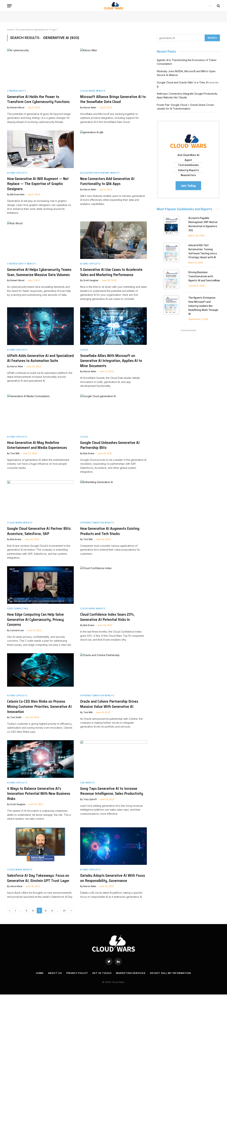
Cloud (84, 350)
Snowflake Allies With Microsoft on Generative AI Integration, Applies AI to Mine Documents (111, 360)
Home (10, 29)
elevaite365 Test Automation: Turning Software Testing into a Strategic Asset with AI (202, 251)
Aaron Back (16, 886)
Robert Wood (17, 107)
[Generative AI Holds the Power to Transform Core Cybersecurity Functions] (40, 67)
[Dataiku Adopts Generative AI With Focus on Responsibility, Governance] (113, 846)
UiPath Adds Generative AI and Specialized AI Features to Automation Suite (40, 358)
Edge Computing (17, 608)
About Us (55, 973)
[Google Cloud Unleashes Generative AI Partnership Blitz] (113, 413)
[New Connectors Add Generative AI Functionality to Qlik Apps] (113, 149)
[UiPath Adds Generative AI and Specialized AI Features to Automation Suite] (40, 326)
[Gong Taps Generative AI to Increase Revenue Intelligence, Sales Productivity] (113, 759)
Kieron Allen (89, 107)
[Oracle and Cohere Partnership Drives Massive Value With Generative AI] (113, 672)
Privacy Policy (77, 973)
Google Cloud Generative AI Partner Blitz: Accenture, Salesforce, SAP (39, 531)
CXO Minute (87, 782)
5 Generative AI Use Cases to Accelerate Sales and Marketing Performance (111, 272)
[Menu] (9, 6)
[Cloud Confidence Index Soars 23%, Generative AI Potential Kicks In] (113, 585)
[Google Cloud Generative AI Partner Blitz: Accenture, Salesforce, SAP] (40, 499)
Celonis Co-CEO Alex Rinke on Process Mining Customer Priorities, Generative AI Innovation (39, 706)
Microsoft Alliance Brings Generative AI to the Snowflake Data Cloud (113, 99)
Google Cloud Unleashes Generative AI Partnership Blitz (110, 445)
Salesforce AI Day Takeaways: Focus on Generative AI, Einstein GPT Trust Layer (38, 878)
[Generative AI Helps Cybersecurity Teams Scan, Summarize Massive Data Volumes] (40, 240)
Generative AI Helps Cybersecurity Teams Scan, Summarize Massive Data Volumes (39, 272)
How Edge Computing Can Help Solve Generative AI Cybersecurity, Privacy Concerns (35, 619)
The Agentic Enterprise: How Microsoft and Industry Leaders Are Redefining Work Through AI (203, 306)
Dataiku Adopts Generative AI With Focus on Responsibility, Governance (112, 878)
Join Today (188, 185)
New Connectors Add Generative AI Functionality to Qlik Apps (107, 181)
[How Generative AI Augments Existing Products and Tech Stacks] (113, 499)
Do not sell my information (170, 973)
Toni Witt (15, 453)
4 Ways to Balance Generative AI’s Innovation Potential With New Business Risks (38, 793)
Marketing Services (130, 973)
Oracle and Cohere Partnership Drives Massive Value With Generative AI (109, 704)
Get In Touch (102, 973)
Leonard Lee (17, 630)
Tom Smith (15, 717)
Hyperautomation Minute (97, 522)
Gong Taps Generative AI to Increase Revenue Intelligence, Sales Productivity (111, 791)
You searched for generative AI (32, 29)
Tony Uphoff (90, 799)
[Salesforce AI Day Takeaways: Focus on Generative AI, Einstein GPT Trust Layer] (40, 846)
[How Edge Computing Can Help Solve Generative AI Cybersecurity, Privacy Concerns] (40, 585)
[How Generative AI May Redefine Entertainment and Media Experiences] (40, 413)
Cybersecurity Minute (21, 264)
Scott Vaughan (90, 280)
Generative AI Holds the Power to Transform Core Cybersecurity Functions (38, 99)
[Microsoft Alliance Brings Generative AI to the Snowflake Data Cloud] (113, 67)
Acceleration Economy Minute (100, 173)
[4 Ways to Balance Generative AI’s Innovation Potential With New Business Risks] (40, 759)
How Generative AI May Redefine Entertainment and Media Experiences (37, 445)
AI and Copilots (17, 173)
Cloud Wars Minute (93, 91)
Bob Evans (88, 453)
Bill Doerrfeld (17, 194)
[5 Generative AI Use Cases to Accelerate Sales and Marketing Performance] (113, 240)
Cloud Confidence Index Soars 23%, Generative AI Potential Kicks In (107, 617)
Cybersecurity (16, 91)
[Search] (218, 6)
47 (64, 910)
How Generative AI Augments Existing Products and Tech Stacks (109, 531)
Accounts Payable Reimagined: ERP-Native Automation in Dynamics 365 (202, 224)
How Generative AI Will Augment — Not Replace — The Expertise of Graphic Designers (38, 184)
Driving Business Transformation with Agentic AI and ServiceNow (204, 276)
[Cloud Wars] (113, 6)
